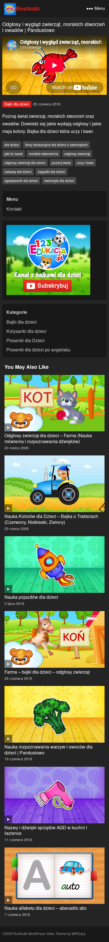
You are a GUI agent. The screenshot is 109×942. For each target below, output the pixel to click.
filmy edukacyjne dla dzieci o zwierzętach (56, 144)
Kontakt (14, 209)
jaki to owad (13, 153)
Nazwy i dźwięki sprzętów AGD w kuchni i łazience (45, 830)
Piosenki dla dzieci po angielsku (38, 349)
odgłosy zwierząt (77, 153)
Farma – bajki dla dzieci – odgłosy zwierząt (47, 672)
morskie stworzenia (43, 153)
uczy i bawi (85, 162)
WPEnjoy (79, 933)
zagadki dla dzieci (51, 171)
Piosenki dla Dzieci (25, 340)
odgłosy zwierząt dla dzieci (25, 162)
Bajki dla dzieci (16, 104)
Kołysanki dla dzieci (26, 331)
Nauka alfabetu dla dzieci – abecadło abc (45, 908)
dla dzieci (11, 144)
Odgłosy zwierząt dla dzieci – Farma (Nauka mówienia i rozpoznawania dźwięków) (48, 438)
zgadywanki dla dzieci (21, 180)
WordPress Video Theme (47, 933)
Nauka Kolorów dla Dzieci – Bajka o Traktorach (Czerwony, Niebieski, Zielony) (51, 519)
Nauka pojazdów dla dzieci (31, 597)
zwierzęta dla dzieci (59, 180)
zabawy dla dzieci (18, 171)
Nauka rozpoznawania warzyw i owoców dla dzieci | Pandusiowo (48, 749)
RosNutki (28, 8)
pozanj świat (61, 162)
